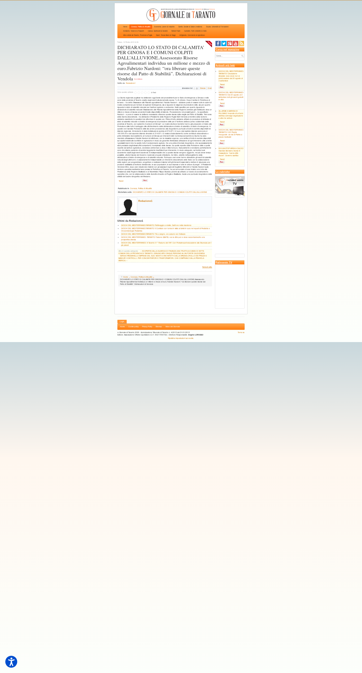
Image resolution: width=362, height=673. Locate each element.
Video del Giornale (172, 326)
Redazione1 (131, 83)
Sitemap (159, 326)
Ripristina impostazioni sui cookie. (181, 338)
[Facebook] (218, 43)
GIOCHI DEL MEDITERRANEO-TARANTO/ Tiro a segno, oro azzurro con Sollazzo (153, 234)
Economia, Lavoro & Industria (164, 26)
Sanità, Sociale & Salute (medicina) (190, 26)
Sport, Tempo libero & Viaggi (165, 35)
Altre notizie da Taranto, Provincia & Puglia (137, 35)
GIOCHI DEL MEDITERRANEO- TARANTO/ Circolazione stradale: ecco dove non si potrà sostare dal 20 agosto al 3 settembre (231, 76)
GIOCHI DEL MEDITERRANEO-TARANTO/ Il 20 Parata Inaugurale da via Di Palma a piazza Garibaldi (231, 133)
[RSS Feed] (241, 43)
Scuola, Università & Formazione (217, 26)
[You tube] (235, 43)
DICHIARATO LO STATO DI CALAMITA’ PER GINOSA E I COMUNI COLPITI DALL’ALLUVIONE (170, 192)
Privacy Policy (147, 326)
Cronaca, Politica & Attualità (140, 26)
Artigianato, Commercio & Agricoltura (192, 35)
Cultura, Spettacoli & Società (157, 31)
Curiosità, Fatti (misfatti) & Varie (195, 31)
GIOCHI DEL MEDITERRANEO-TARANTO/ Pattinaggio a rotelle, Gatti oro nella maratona (156, 225)
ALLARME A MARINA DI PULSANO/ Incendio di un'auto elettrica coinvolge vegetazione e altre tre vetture (231, 114)
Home (125, 26)
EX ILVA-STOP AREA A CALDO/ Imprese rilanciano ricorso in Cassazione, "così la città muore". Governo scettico (231, 152)
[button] (11, 662)
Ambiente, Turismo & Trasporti (133, 31)
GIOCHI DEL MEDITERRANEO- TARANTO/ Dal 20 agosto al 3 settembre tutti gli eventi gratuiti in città (231, 96)
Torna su (241, 332)
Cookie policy (133, 326)
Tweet (121, 181)
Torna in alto (207, 267)
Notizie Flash (175, 31)
